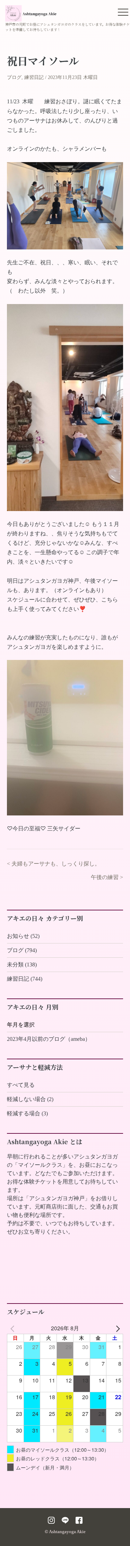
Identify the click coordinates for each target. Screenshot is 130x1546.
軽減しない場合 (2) (30, 1099)
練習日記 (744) (24, 979)
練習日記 (34, 77)
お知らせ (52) (23, 936)
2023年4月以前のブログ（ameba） (48, 1039)
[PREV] (13, 1328)
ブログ (14, 77)
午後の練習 (105, 877)
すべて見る (21, 1085)
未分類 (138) (22, 964)
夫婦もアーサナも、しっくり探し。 (55, 864)
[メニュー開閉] (123, 12)
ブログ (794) (22, 950)
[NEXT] (116, 1328)
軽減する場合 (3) (27, 1113)
